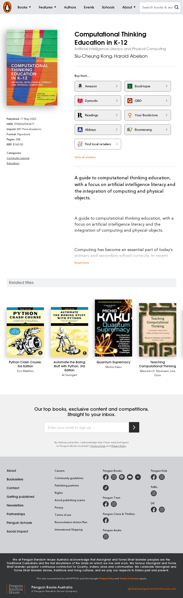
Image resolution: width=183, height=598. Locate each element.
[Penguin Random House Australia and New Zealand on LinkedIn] (138, 477)
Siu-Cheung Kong (93, 56)
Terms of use (63, 515)
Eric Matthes (25, 371)
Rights (59, 493)
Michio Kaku (114, 367)
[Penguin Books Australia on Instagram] (114, 477)
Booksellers (15, 479)
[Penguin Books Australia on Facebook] (106, 477)
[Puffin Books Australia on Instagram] (154, 493)
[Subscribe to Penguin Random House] (134, 427)
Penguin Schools (19, 523)
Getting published (20, 497)
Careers (59, 471)
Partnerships (16, 514)
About (11, 471)
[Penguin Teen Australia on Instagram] (114, 504)
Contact (13, 488)
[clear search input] (177, 7)
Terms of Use (98, 446)
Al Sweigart (69, 375)
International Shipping (69, 529)
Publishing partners (67, 485)
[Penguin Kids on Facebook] (154, 477)
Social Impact (17, 531)
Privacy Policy (118, 446)
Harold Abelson (131, 56)
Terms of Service (129, 578)
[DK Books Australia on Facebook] (154, 509)
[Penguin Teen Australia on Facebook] (106, 504)
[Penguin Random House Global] (19, 588)
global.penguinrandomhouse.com (152, 588)
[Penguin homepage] (7, 7)
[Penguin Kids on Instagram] (162, 477)
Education (13, 163)
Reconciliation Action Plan (71, 522)
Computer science (18, 158)
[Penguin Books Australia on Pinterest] (122, 477)
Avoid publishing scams (70, 500)
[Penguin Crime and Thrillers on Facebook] (106, 520)
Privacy (59, 507)
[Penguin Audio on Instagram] (106, 536)
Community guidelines (69, 478)
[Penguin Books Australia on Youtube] (130, 477)
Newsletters (15, 505)
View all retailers (85, 157)
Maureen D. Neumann (154, 371)
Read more (82, 262)
